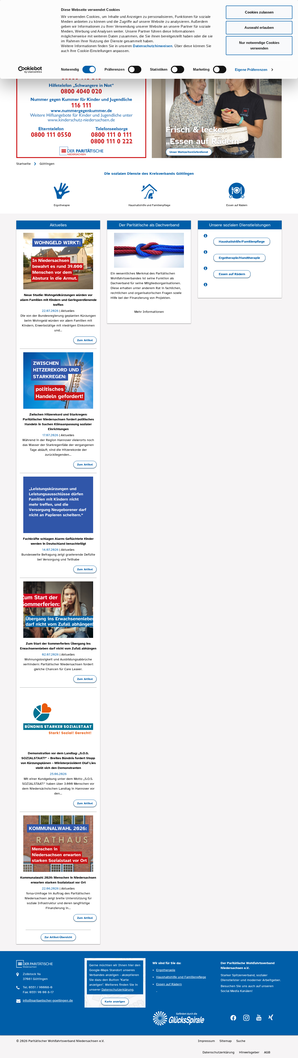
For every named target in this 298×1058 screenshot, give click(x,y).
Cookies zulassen (259, 12)
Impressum (206, 1041)
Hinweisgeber (249, 1052)
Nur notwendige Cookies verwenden (259, 45)
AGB (267, 1052)
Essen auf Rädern (236, 205)
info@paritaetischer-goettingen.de (48, 1000)
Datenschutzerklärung (117, 990)
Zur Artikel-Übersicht (58, 937)
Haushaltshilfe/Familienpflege (242, 242)
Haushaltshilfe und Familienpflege (149, 205)
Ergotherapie (62, 205)
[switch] (134, 69)
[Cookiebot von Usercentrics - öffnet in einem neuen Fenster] (30, 69)
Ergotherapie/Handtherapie (239, 258)
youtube (258, 1017)
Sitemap (226, 1041)
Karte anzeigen (115, 1001)
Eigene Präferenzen (251, 70)
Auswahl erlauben (259, 28)
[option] (61, 194)
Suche (240, 1041)
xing (270, 1017)
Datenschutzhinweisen (152, 46)
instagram (246, 1017)
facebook (233, 1017)
